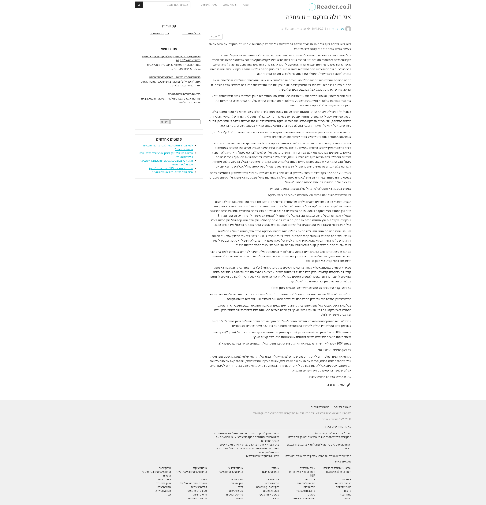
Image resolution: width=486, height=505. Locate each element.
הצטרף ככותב (230, 5)
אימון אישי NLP (270, 472)
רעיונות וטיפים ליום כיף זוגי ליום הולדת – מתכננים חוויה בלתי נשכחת (318, 446)
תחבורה (275, 498)
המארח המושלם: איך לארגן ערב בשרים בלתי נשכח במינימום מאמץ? (166, 155)
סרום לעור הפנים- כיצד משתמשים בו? (172, 172)
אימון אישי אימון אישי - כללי (191, 472)
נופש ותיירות (236, 491)
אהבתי (214, 36)
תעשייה (239, 498)
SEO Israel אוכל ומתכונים (337, 468)
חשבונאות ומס (343, 487)
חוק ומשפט (237, 483)
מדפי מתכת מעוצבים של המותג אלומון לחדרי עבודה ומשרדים (318, 456)
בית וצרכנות (164, 479)
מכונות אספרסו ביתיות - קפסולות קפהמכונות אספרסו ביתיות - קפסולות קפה (171, 58)
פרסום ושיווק (200, 495)
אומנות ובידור (235, 468)
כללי (240, 487)
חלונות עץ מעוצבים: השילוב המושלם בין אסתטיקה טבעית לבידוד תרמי (166, 163)
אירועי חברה (272, 479)
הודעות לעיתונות (306, 483)
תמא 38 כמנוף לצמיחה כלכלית (262, 456)
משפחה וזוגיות (271, 491)
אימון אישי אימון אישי (231, 472)
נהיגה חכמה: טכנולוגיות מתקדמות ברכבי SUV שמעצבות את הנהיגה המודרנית (247, 439)
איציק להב (309, 479)
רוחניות (347, 498)
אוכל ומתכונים (191, 33)
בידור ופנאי (237, 479)
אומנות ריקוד (200, 468)
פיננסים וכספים (234, 495)
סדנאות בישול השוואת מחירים (184, 94)
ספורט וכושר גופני (197, 491)
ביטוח (204, 479)
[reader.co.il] (329, 4)
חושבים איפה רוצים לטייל (193, 483)
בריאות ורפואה (343, 483)
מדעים (347, 491)
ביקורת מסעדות (159, 33)
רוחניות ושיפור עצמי (304, 498)
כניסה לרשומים (209, 5)
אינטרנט (346, 479)
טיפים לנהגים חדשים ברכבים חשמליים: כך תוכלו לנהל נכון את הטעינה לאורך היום (247, 450)
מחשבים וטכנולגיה (305, 491)
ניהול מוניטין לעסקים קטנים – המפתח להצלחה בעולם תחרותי (246, 433)
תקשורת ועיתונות (197, 498)
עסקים (311, 495)
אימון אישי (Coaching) (338, 472)
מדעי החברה (164, 487)
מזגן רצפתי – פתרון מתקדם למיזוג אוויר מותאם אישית (249, 445)
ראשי (246, 5)
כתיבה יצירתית (199, 487)
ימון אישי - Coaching (267, 487)
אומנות (275, 468)
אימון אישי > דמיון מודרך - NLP (301, 474)
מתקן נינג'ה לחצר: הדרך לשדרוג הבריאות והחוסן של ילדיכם (319, 437)
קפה (168, 495)
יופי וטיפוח (309, 487)
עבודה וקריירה (163, 491)
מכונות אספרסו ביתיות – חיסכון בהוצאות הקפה (174, 77)
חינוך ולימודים (163, 483)
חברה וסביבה (272, 483)
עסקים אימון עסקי (269, 495)
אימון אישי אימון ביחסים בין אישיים (156, 474)
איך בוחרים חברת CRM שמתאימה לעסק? (171, 168)
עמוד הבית (345, 495)
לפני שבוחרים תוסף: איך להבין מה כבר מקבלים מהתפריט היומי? (168, 147)
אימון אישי (165, 468)
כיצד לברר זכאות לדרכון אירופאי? (333, 433)
